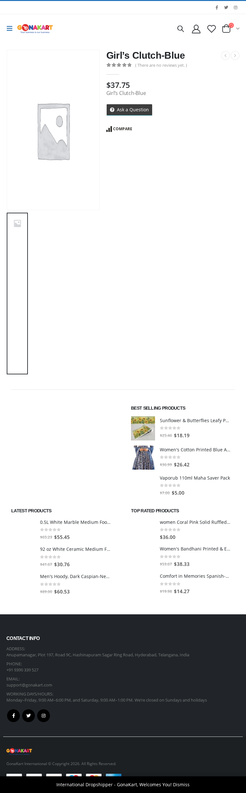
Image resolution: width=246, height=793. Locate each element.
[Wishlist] (211, 28)
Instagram (43, 715)
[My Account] (196, 28)
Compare (122, 129)
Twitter (28, 715)
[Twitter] (226, 7)
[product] (143, 428)
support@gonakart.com (29, 685)
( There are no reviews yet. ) (161, 65)
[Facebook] (217, 7)
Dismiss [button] (181, 784)
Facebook (13, 715)
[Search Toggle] (180, 28)
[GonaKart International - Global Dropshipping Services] (35, 28)
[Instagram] (235, 7)
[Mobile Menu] (11, 28)
